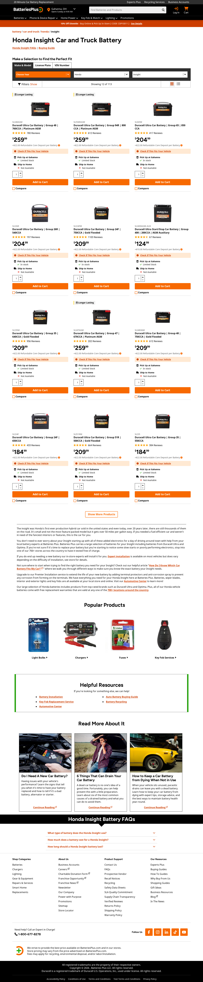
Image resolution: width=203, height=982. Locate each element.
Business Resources (162, 892)
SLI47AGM (79, 330)
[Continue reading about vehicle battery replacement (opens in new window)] (45, 753)
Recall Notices (112, 878)
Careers (63, 869)
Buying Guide (47, 48)
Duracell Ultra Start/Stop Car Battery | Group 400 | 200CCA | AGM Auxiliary (161, 231)
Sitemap (63, 905)
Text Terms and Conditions (127, 979)
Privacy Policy (149, 979)
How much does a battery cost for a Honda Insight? (78, 839)
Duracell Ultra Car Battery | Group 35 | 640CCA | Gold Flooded (35, 335)
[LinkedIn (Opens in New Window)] (166, 932)
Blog (153, 896)
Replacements (20, 892)
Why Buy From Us (160, 878)
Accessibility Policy (56, 979)
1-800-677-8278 (29, 934)
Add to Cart (40, 182)
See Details (136, 23)
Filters (25, 84)
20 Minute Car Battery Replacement (34, 2)
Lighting (17, 874)
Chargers (17, 869)
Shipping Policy (113, 910)
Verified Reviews (113, 901)
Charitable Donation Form (73, 874)
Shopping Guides (160, 883)
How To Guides (159, 874)
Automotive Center (135, 581)
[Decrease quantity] (20, 175)
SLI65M (138, 122)
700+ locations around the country (128, 590)
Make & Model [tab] (22, 65)
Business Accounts (178, 2)
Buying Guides (159, 869)
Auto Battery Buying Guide (122, 696)
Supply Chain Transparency (119, 896)
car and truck (31, 31)
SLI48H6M (140, 330)
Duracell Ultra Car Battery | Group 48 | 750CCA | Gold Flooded (158, 335)
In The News (157, 901)
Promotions (65, 901)
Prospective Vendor (115, 874)
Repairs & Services (22, 883)
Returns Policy (112, 905)
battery (16, 31)
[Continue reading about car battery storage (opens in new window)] (156, 753)
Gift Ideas (156, 887)
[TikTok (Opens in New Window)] (175, 932)
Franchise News (67, 883)
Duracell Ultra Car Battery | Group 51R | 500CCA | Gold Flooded (97, 439)
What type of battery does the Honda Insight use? (77, 833)
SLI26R (15, 226)
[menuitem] (20, 18)
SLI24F (15, 434)
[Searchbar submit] (163, 10)
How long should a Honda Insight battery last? (75, 846)
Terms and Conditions (100, 979)
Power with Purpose (69, 896)
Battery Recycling (116, 701)
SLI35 (137, 434)
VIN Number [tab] (62, 65)
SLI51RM (78, 434)
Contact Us (110, 864)
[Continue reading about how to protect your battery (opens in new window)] (101, 753)
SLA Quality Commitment (118, 892)
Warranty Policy (113, 915)
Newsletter (64, 887)
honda (45, 31)
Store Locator (66, 910)
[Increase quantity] (20, 173)
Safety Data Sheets (115, 887)
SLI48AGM (17, 122)
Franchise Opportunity (71, 878)
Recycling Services (154, 2)
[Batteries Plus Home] (28, 10)
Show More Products (101, 514)
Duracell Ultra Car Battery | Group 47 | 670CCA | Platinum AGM (96, 335)
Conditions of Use (77, 979)
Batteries (17, 864)
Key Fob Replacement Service (56, 701)
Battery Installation (51, 696)
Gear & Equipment (22, 878)
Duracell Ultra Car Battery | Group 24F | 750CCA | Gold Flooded (97, 231)
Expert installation (119, 556)
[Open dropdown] (59, 145)
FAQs (24, 48)
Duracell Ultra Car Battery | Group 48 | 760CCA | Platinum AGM (35, 127)
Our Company (66, 892)
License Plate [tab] (43, 65)
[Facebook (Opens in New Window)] (149, 932)
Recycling (109, 883)
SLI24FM (78, 226)
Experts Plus (134, 2)
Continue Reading (44, 807)
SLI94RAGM (79, 122)
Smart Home (19, 887)
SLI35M (16, 330)
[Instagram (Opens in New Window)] (157, 932)
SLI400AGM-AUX (143, 226)
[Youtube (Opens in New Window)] (184, 932)
